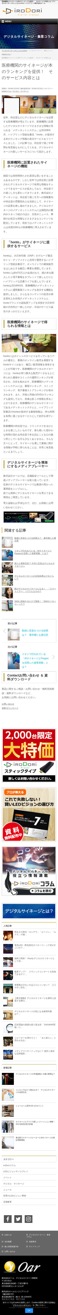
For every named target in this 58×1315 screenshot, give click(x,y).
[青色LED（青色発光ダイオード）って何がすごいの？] (7, 948)
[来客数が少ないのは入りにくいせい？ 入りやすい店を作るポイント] (7, 988)
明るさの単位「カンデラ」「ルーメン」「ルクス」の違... (35, 933)
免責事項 (32, 1242)
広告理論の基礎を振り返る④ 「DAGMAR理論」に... (34, 1025)
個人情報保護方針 (11, 1247)
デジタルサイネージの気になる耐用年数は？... (33, 1012)
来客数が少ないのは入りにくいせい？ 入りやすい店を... (35, 986)
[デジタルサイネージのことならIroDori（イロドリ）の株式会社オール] (29, 14)
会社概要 (8, 1242)
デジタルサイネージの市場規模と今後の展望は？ (35, 1074)
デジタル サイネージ (20, 91)
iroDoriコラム (6, 91)
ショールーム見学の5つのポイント (30, 1106)
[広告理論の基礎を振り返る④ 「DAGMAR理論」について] (7, 1028)
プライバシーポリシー (22, 1305)
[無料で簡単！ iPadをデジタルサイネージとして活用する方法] (7, 961)
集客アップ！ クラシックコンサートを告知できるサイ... (35, 972)
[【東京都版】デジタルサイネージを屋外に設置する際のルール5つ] (7, 1001)
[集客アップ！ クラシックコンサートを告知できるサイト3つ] (7, 975)
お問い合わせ (8, 704)
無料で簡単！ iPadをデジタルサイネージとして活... (34, 959)
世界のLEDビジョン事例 (14, 1195)
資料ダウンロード (10, 708)
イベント (7, 1177)
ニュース (7, 1190)
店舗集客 (7, 1202)
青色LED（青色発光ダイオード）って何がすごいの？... (35, 946)
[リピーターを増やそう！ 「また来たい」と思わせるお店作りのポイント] (7, 1041)
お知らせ (8, 1235)
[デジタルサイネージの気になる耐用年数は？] (7, 1014)
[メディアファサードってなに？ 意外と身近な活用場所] (7, 1054)
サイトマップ (34, 1247)
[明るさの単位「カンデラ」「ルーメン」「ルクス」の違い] (7, 935)
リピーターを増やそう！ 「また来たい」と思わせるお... (35, 1039)
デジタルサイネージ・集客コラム (38, 1236)
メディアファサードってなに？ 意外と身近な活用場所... (34, 1052)
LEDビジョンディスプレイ (15, 1171)
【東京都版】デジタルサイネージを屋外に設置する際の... (35, 999)
